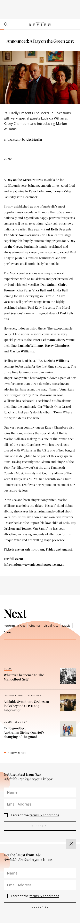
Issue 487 (34, 695)
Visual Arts (51, 625)
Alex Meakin (34, 139)
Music (8, 159)
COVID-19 (10, 695)
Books (8, 632)
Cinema (34, 625)
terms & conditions (44, 815)
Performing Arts (14, 625)
